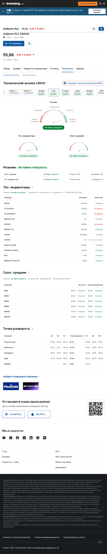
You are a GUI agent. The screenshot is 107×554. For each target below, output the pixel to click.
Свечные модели (29, 75)
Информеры (61, 467)
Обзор (6, 68)
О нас (4, 451)
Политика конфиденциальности (47, 537)
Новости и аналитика (35, 68)
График (17, 68)
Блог (58, 451)
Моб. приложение (64, 457)
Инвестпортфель (63, 462)
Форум (80, 68)
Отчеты (54, 68)
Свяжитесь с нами (10, 462)
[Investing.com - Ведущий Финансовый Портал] (15, 3)
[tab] (14, 92)
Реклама (6, 457)
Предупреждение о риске (74, 537)
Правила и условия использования (16, 537)
